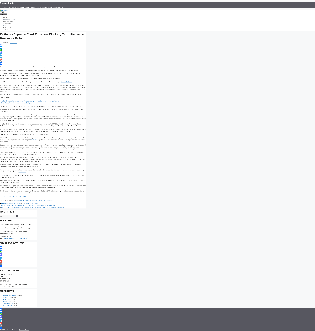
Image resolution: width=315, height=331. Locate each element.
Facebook (12, 239)
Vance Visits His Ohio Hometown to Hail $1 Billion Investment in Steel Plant (27, 7)
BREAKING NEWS (9, 19)
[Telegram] (43, 56)
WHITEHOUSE (8, 21)
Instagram (23, 239)
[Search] (17, 216)
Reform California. (66, 82)
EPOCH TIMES (26, 203)
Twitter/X (5, 239)
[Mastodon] (43, 52)
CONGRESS (7, 23)
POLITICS (6, 25)
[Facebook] (43, 45)
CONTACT (6, 29)
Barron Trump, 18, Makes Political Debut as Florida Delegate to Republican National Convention (32, 207)
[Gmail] (43, 59)
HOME (5, 17)
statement (34, 140)
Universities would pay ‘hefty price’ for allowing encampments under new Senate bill (29, 205)
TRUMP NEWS (8, 304)
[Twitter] (43, 54)
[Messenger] (43, 47)
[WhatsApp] (43, 50)
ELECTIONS (7, 27)
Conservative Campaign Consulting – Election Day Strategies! (33, 200)
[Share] (43, 63)
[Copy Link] (43, 61)
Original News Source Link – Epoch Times (13, 196)
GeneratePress (24, 330)
